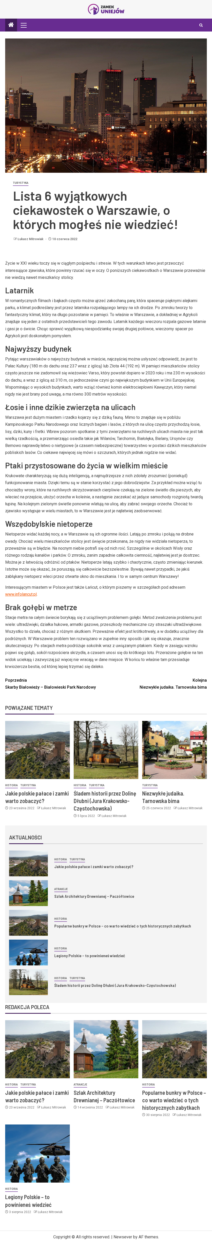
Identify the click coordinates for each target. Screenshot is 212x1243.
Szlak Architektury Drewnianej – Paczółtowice (94, 896)
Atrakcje (61, 889)
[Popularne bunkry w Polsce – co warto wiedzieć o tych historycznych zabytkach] (28, 923)
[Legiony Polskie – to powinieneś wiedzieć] (28, 952)
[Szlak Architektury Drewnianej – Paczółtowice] (28, 893)
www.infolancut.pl (21, 594)
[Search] (201, 25)
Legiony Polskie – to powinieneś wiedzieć (89, 955)
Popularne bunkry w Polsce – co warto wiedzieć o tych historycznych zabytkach (122, 925)
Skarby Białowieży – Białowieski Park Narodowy (50, 684)
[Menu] (23, 25)
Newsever (122, 1236)
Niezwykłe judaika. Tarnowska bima (173, 684)
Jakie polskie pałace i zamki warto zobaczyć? (93, 866)
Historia (11, 785)
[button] (23, 25)
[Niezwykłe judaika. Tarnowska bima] (174, 750)
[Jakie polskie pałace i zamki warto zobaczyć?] (37, 750)
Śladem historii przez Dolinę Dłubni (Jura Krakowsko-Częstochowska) (105, 801)
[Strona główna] (11, 25)
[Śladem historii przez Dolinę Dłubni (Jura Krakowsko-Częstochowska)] (106, 750)
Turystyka (20, 183)
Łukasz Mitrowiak (31, 239)
